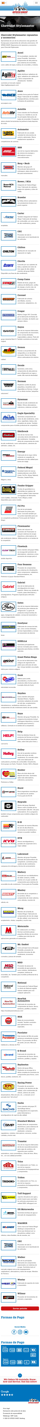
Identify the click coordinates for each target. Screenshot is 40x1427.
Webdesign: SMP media (10, 1416)
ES (4, 3)
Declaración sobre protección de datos (14, 1411)
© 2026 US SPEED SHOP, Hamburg (14, 1418)
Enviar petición (20, 1308)
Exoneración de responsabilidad (12, 1413)
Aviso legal (6, 1408)
